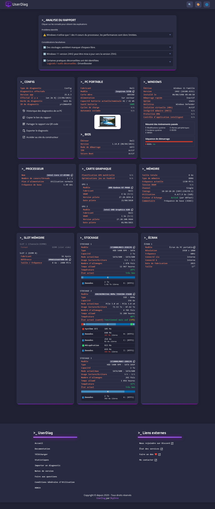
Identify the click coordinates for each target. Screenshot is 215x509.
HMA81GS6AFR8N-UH (58, 260)
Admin (38, 488)
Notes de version (44, 471)
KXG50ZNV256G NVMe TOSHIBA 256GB (113, 294)
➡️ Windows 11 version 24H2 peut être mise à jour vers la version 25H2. (80, 53)
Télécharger (41, 455)
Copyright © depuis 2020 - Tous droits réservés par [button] (107, 496)
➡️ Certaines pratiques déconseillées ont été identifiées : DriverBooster (71, 62)
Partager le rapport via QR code (42, 123)
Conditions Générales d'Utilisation (55, 482)
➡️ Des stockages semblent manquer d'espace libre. (69, 47)
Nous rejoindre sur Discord (154, 443)
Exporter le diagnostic (37, 130)
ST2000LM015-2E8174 (121, 247)
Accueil (39, 443)
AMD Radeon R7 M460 (119, 188)
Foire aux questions (46, 477)
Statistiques (42, 460)
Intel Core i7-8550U (58, 175)
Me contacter (146, 460)
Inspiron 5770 (123, 92)
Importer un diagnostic (48, 466)
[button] (46, 117)
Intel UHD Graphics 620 (117, 210)
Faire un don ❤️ (148, 455)
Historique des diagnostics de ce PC (44, 110)
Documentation (42, 449)
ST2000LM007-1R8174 (121, 362)
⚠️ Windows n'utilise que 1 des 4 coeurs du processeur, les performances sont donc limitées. (90, 34)
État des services (149, 449)
